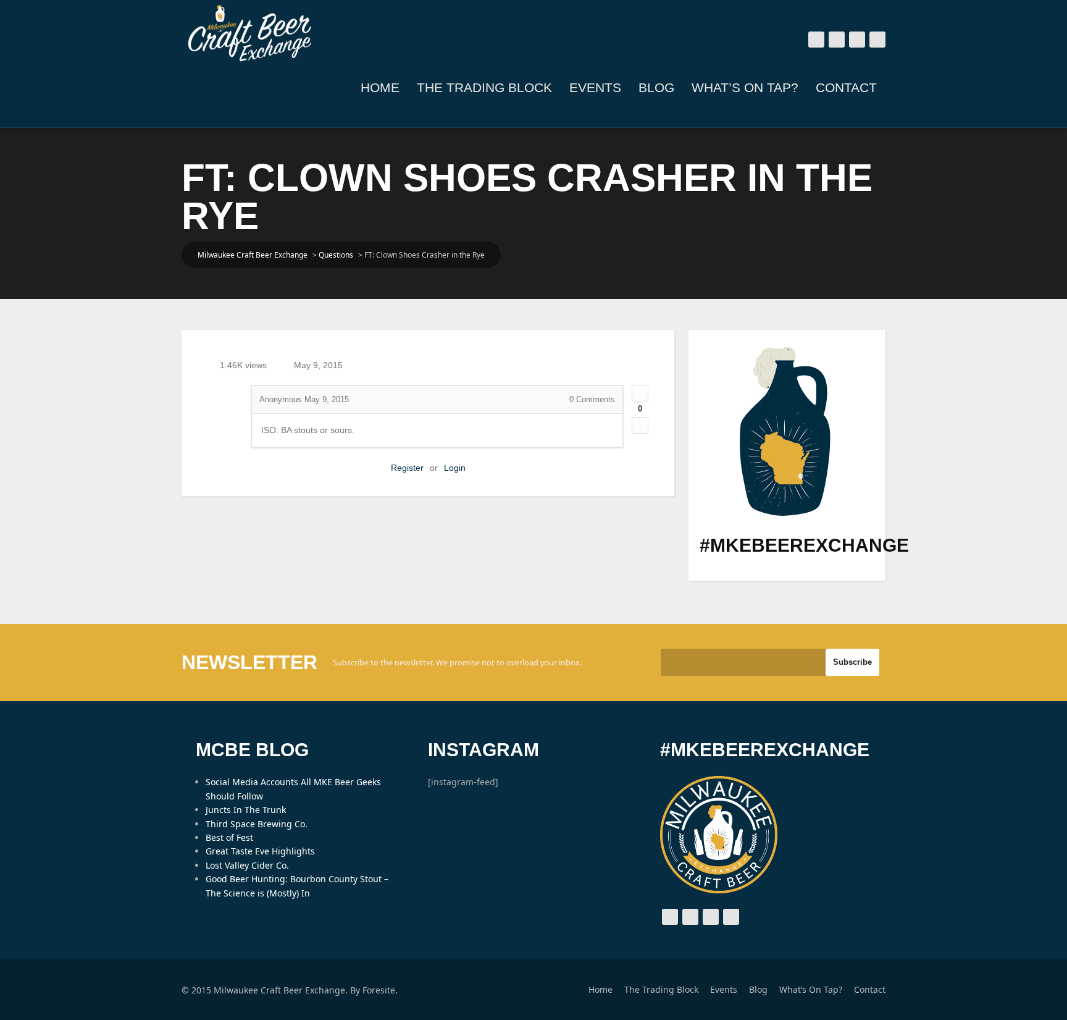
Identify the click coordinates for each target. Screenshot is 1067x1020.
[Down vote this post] (640, 425)
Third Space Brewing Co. (257, 824)
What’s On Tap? (745, 87)
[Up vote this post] (640, 393)
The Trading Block (484, 87)
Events (595, 87)
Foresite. (380, 990)
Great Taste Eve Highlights (260, 851)
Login (455, 468)
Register (407, 468)
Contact (846, 87)
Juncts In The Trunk (246, 810)
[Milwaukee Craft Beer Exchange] (249, 33)
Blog (656, 87)
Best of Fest (229, 837)
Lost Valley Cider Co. (247, 865)
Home (380, 87)
